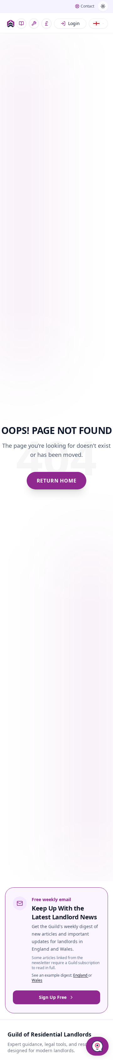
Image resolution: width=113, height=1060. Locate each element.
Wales (37, 980)
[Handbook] (21, 23)
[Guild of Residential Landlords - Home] (10, 23)
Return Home (57, 480)
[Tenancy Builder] (34, 23)
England (80, 975)
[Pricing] (46, 23)
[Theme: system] (103, 6)
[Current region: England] (98, 23)
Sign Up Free (53, 997)
